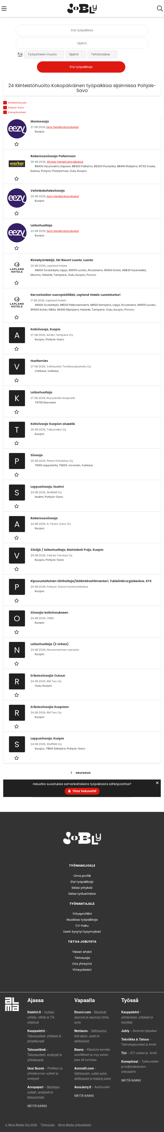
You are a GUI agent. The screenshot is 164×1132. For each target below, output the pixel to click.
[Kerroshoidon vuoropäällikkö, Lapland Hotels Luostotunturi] (17, 302)
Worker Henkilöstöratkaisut (65, 162)
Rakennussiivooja (44, 518)
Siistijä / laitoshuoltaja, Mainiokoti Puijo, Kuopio (67, 550)
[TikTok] (90, 853)
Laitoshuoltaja (41, 225)
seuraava (83, 772)
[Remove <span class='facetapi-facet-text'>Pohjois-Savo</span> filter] (5, 107)
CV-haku (82, 925)
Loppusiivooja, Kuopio (47, 738)
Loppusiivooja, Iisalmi (47, 487)
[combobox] (82, 30)
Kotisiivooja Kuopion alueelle (53, 424)
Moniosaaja (40, 121)
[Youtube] (96, 853)
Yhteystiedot (82, 970)
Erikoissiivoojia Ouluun (48, 675)
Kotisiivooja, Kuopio (45, 329)
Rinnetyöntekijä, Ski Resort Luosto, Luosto (62, 260)
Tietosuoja (82, 958)
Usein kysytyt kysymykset (82, 931)
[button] (21, 55)
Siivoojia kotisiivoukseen (49, 612)
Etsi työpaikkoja (82, 882)
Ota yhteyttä (82, 964)
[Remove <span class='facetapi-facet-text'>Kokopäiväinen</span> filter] (5, 112)
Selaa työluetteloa (82, 894)
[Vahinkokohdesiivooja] (17, 198)
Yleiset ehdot (82, 952)
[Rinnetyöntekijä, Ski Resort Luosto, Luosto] (17, 267)
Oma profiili (82, 876)
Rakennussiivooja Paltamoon (53, 156)
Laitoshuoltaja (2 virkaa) (50, 644)
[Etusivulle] (82, 8)
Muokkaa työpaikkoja (82, 920)
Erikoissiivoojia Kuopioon (50, 707)
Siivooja (37, 455)
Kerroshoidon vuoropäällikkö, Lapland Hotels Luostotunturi (75, 295)
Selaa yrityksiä (82, 888)
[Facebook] (69, 853)
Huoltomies (39, 361)
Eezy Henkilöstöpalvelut (63, 127)
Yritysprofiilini (82, 914)
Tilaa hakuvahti (84, 791)
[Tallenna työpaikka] (17, 143)
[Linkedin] (83, 853)
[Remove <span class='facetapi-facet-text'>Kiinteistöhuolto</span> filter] (5, 103)
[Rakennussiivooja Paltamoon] (17, 163)
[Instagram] (76, 853)
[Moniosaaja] (17, 128)
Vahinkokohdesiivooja (48, 190)
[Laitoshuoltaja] (17, 232)
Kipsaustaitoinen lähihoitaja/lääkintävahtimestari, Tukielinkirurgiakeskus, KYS (91, 581)
